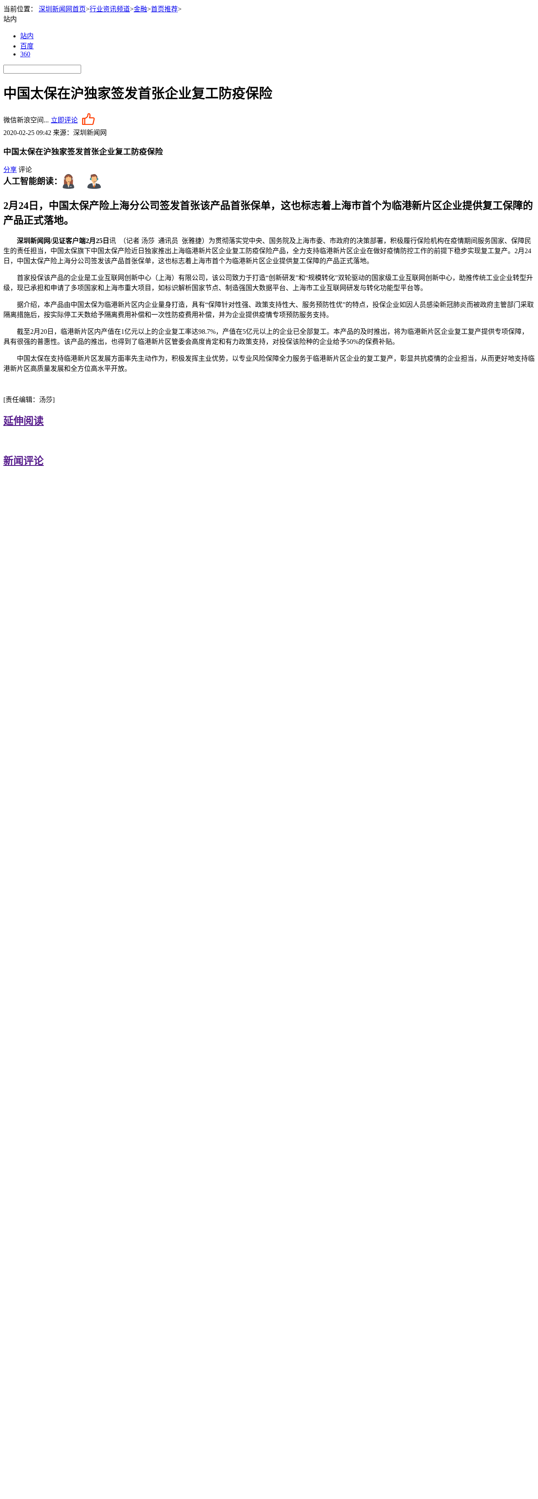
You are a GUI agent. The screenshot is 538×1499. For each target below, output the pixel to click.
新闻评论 (23, 460)
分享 (10, 169)
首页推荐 (164, 9)
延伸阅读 (23, 420)
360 (25, 54)
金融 (140, 9)
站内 (27, 36)
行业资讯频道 (110, 9)
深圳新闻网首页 (62, 9)
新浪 (23, 120)
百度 (27, 46)
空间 (37, 120)
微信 (10, 120)
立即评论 (64, 120)
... (46, 120)
